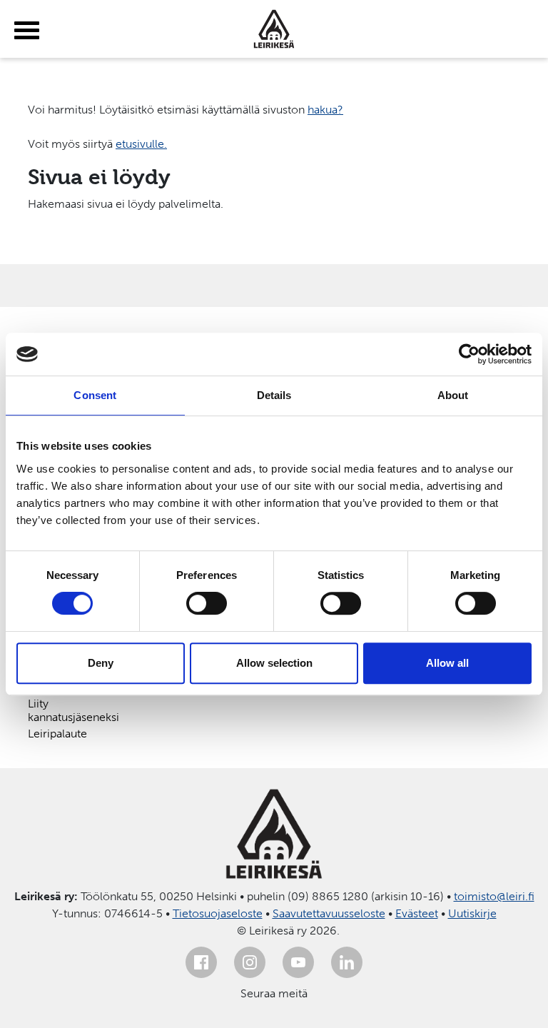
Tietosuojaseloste (218, 913)
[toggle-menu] (26, 30)
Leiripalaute (57, 733)
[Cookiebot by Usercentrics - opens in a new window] (469, 354)
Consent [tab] (94, 395)
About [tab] (453, 395)
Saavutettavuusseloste (329, 913)
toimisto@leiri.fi (494, 896)
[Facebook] (201, 962)
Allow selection (274, 663)
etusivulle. (141, 144)
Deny (100, 663)
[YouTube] (298, 962)
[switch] (206, 603)
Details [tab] (274, 395)
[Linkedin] (346, 962)
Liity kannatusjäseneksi (73, 710)
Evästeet (416, 913)
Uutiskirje (472, 913)
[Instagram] (249, 962)
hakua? (325, 109)
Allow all (447, 663)
